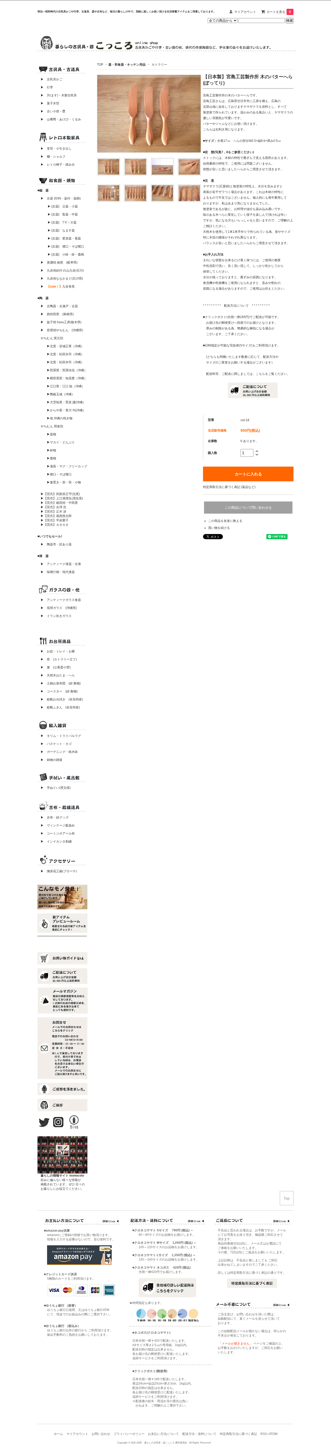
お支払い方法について (163, 1434)
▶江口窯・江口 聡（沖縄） (66, 386)
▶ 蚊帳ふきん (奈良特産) (60, 707)
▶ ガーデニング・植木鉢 (57, 752)
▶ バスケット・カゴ (56, 744)
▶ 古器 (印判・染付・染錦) (61, 198)
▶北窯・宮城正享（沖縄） (65, 346)
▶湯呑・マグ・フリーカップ (67, 466)
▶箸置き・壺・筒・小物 (64, 482)
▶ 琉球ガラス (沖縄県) (59, 608)
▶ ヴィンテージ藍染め (56, 825)
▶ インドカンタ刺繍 (54, 841)
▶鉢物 (51, 450)
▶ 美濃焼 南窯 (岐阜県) (59, 262)
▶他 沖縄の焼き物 (59, 418)
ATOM (273, 1434)
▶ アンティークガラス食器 (61, 600)
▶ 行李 (45, 87)
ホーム (58, 1434)
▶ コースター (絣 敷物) (59, 691)
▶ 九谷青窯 (58, 286)
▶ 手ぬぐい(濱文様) (56, 788)
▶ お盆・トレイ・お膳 (58, 651)
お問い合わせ (101, 1434)
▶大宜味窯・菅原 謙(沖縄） (66, 402)
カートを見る (279, 12)
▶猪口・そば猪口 (59, 474)
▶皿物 (51, 434)
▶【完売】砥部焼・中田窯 (59, 503)
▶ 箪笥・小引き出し (56, 148)
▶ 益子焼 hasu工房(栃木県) (61, 322)
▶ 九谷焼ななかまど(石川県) (62, 278)
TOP (100, 64)
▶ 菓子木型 (48, 103)
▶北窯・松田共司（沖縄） (65, 354)
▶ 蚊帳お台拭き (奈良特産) (62, 699)
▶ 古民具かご (49, 79)
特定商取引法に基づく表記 (238, 1434)
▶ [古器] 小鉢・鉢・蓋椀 (66, 254)
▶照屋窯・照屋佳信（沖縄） (67, 370)
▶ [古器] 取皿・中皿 (63, 214)
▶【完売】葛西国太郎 (56, 516)
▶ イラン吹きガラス (56, 616)
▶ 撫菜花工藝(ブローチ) (57, 871)
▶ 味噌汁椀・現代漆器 (58, 572)
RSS (263, 1434)
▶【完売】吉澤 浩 (55, 507)
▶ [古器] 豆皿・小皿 (63, 206)
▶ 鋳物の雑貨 (51, 760)
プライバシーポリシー (129, 1434)
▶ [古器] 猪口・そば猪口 (66, 246)
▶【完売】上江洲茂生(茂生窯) (62, 498)
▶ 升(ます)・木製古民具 (57, 95)
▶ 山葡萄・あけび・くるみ (59, 119)
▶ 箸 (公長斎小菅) (56, 667)
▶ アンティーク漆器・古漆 (61, 564)
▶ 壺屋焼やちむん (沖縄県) (62, 330)
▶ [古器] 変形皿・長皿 (64, 238)
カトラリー (159, 64)
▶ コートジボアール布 (56, 833)
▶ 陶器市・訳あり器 (56, 544)
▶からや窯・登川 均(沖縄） (66, 410)
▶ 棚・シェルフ (53, 156)
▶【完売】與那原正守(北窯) (60, 494)
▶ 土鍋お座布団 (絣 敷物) (61, 683)
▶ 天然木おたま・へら (58, 675)
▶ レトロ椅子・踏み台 (58, 164)
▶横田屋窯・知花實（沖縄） (67, 378)
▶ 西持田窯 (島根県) (57, 314)
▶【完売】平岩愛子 (55, 520)
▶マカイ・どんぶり (61, 442)
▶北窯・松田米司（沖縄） (65, 362)
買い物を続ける (219, 528)
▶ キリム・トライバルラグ (61, 736)
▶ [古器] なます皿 (61, 230)
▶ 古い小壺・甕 (53, 111)
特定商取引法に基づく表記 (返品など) (229, 487)
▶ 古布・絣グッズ (53, 817)
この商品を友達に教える (225, 521)
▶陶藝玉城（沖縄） (61, 394)
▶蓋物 (51, 458)
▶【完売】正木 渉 (53, 511)
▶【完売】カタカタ (55, 525)
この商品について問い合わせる (248, 507)
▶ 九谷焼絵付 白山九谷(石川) (60, 270)
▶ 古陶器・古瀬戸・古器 (59, 306)
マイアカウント (245, 12)
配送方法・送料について (199, 1434)
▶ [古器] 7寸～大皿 (62, 222)
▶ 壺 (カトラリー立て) (59, 659)
